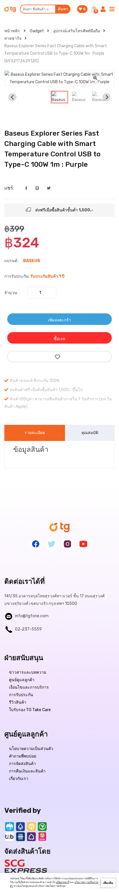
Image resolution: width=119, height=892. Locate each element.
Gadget (37, 31)
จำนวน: (11, 292)
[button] (59, 97)
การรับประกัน (21, 694)
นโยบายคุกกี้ (62, 882)
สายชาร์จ (12, 38)
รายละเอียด (35, 432)
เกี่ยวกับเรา (18, 778)
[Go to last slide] (12, 97)
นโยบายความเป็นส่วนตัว (31, 748)
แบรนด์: (11, 260)
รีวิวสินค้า (17, 702)
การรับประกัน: (16, 276)
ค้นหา (63, 9)
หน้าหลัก (12, 31)
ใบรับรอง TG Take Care (30, 709)
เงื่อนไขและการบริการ (29, 687)
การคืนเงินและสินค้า (27, 771)
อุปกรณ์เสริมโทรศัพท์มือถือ (76, 31)
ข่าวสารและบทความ (27, 672)
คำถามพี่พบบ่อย (22, 756)
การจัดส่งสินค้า (22, 763)
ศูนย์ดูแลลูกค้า (21, 679)
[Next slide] (107, 97)
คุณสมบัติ (89, 432)
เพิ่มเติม (108, 883)
